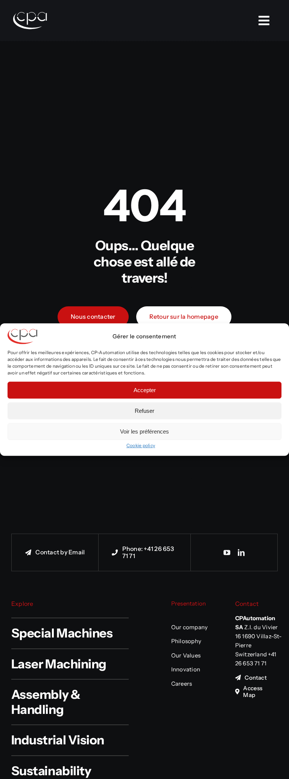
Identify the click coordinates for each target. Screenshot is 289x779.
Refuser (144, 411)
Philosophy (186, 641)
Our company (189, 627)
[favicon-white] (30, 4)
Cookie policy (140, 445)
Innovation (185, 669)
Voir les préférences (144, 431)
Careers (181, 683)
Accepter (145, 390)
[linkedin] (241, 552)
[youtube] (227, 552)
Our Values (186, 655)
